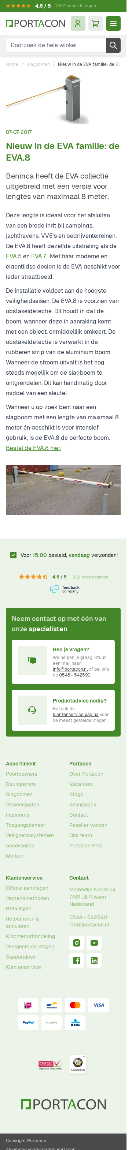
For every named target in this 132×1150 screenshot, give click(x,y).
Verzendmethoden (27, 898)
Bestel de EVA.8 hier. (33, 448)
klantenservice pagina (76, 715)
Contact (78, 815)
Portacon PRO (85, 845)
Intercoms (17, 815)
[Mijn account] (78, 23)
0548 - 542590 (75, 675)
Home (12, 64)
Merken (14, 856)
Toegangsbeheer (25, 825)
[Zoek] (113, 45)
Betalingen (19, 908)
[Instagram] (76, 943)
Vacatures (81, 784)
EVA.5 (14, 256)
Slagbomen (38, 64)
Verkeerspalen (22, 804)
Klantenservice (24, 877)
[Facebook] (76, 960)
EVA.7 (38, 256)
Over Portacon (86, 774)
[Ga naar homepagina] (35, 23)
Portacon (80, 763)
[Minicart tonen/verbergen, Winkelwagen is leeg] (95, 23)
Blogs (76, 794)
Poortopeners (21, 774)
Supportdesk (21, 957)
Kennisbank (82, 804)
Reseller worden (88, 825)
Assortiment (21, 763)
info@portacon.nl (70, 669)
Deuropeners (21, 784)
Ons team (80, 835)
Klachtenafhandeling (30, 936)
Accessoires (20, 845)
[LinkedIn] (94, 960)
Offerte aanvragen (27, 888)
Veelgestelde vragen (30, 946)
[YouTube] (94, 943)
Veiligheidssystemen (30, 835)
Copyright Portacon (26, 1141)
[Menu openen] (113, 23)
